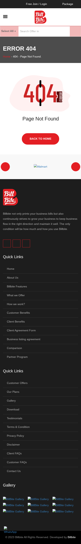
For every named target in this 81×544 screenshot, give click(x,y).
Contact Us (14, 471)
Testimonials (14, 418)
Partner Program (17, 356)
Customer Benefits (18, 312)
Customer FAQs (17, 462)
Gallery (11, 400)
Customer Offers (17, 383)
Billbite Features (17, 286)
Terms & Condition (18, 426)
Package (67, 3)
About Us (12, 277)
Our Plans (13, 391)
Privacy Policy (15, 435)
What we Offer (16, 295)
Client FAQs (14, 453)
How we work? (16, 304)
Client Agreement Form (21, 330)
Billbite (72, 537)
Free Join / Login (36, 3)
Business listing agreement (23, 339)
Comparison (14, 348)
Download (13, 409)
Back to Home (40, 138)
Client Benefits (16, 321)
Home (6, 56)
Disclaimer (13, 444)
